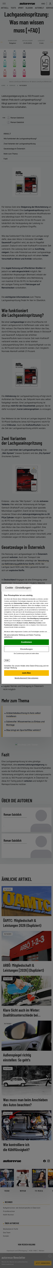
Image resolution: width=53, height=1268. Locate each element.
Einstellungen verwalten (26, 649)
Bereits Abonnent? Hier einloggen (26, 678)
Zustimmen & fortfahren (26, 642)
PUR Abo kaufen (26, 673)
